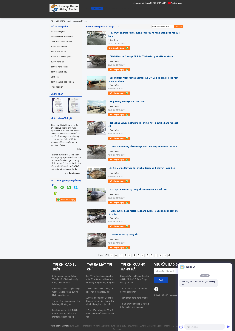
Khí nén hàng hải (58, 32)
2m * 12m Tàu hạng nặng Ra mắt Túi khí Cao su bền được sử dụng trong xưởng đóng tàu (100, 279)
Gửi (161, 280)
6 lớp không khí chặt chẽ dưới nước (127, 101)
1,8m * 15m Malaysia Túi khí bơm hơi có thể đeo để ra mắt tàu (100, 313)
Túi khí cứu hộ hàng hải (61, 57)
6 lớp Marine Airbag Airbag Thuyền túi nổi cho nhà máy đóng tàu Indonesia (65, 279)
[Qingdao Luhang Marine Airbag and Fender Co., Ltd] (64, 8)
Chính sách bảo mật (59, 326)
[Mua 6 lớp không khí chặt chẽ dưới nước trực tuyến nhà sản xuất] (96, 107)
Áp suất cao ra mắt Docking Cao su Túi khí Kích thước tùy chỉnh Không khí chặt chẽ (100, 301)
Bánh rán (55, 77)
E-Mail (157, 295)
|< (111, 255)
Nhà (88, 8)
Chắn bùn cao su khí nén (61, 42)
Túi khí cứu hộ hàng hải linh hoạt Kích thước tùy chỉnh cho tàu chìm (143, 146)
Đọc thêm (114, 40)
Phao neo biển (57, 87)
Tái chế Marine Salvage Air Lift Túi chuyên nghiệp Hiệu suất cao (141, 56)
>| (169, 255)
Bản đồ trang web (169, 295)
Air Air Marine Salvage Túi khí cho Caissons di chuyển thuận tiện (142, 168)
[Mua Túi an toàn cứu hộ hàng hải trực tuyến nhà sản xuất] (96, 240)
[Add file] (181, 327)
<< (116, 255)
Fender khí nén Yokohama (62, 37)
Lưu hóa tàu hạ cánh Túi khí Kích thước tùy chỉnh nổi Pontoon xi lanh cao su (65, 313)
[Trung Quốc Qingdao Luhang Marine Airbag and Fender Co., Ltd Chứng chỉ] (58, 105)
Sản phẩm (97, 8)
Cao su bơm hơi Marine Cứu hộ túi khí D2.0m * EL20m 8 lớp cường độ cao (134, 279)
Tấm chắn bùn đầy (59, 72)
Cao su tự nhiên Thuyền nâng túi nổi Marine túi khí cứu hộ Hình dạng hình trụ (66, 291)
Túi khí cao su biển (59, 47)
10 (160, 255)
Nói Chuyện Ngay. (147, 8)
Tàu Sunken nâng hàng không (134, 298)
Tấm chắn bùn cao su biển (62, 82)
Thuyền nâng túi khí (59, 67)
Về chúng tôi (111, 8)
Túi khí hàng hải (57, 62)
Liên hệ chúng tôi (128, 8)
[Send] (228, 327)
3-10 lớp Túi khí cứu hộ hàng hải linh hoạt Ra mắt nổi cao (138, 189)
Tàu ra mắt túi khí (58, 52)
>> (165, 255)
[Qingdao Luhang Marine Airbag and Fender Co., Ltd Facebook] (156, 289)
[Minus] (228, 267)
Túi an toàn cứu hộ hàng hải (123, 234)
